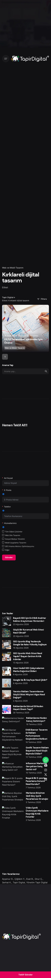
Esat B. (29, 879)
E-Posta (7, 490)
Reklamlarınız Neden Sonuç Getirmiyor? (36, 719)
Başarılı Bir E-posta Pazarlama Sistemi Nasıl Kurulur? (35, 781)
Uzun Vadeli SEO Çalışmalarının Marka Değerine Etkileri (28, 670)
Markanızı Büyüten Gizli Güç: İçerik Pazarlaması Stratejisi (37, 796)
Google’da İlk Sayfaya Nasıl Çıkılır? (30, 680)
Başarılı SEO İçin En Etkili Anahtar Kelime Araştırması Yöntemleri (29, 619)
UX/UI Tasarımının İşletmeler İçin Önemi (23, 341)
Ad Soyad (8, 478)
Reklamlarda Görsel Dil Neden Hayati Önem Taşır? (28, 708)
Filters (44, 299)
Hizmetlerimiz (10, 523)
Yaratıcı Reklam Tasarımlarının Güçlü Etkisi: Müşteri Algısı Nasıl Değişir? (29, 694)
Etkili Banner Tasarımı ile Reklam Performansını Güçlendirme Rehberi (36, 734)
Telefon (7, 507)
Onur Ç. (39, 879)
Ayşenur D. (7, 879)
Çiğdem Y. (20, 879)
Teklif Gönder (25, 974)
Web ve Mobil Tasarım (12, 267)
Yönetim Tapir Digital (36, 882)
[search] (46, 371)
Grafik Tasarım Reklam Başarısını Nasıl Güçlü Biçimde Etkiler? (37, 750)
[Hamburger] (5, 58)
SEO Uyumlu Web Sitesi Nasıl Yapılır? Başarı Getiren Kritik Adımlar (27, 656)
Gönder (9, 557)
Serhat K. (7, 882)
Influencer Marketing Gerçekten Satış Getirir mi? (36, 766)
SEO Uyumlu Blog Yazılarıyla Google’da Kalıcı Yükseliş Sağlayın (30, 643)
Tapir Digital (19, 882)
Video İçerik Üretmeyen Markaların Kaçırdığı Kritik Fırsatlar (37, 812)
